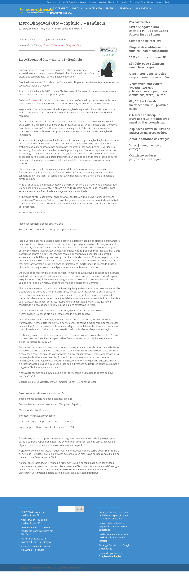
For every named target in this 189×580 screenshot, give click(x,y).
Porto (167, 2)
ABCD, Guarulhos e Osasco (74, 2)
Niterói (111, 2)
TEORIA (109, 8)
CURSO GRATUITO (59, 8)
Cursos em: (51, 2)
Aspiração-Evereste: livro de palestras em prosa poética (149, 131)
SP (60, 2)
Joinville (124, 2)
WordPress (75, 567)
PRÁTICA (124, 8)
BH (131, 2)
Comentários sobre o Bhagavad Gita (62, 45)
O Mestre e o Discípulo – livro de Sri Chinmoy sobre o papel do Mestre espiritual (149, 118)
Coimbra (159, 2)
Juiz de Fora (140, 2)
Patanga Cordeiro (30, 28)
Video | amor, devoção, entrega (145, 147)
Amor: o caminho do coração (149, 139)
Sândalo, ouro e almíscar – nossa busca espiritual (148, 65)
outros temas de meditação (68, 28)
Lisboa (150, 2)
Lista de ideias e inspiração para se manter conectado (113, 515)
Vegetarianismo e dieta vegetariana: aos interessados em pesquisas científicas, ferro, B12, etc (148, 89)
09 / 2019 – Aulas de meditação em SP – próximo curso (148, 105)
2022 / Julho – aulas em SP (147, 57)
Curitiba (102, 2)
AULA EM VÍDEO (94, 8)
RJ (117, 2)
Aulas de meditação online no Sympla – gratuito (35, 548)
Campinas (92, 2)
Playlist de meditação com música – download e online (148, 49)
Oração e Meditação (110, 556)
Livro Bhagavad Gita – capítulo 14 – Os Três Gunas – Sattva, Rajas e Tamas (149, 30)
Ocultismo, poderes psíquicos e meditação (145, 157)
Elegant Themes (43, 567)
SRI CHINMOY (142, 8)
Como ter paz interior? (145, 40)
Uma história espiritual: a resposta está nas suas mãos (149, 75)
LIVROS (75, 8)
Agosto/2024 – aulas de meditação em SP (34, 521)
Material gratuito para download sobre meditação (36, 540)
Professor (34, 100)
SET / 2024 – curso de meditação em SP (33, 513)
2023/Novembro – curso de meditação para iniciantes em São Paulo (37, 531)
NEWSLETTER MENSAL (61, 13)
